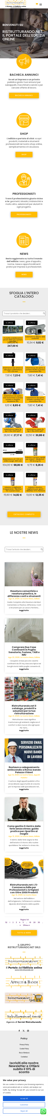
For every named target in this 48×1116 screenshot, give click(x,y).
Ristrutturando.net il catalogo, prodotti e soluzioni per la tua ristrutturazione (24, 709)
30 (39, 922)
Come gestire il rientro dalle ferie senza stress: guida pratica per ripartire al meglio (24, 829)
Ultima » (26, 925)
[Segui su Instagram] (28, 1031)
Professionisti (24, 214)
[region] (24, 1096)
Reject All (24, 1111)
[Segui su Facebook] (19, 1031)
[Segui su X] (23, 1031)
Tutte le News (24, 933)
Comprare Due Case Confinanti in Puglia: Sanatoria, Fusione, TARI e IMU (24, 651)
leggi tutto (24, 610)
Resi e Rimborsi (24, 1053)
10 (30, 922)
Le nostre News (27, 599)
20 (34, 922)
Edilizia (37, 599)
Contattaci (24, 1057)
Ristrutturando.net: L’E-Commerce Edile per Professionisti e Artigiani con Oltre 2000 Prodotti (24, 888)
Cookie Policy (24, 1049)
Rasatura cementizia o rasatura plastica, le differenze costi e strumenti (24, 593)
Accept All (24, 1098)
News (24, 274)
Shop (24, 154)
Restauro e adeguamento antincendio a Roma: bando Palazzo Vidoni (24, 770)
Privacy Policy (24, 1045)
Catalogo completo (24, 514)
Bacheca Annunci (24, 95)
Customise (24, 1105)
